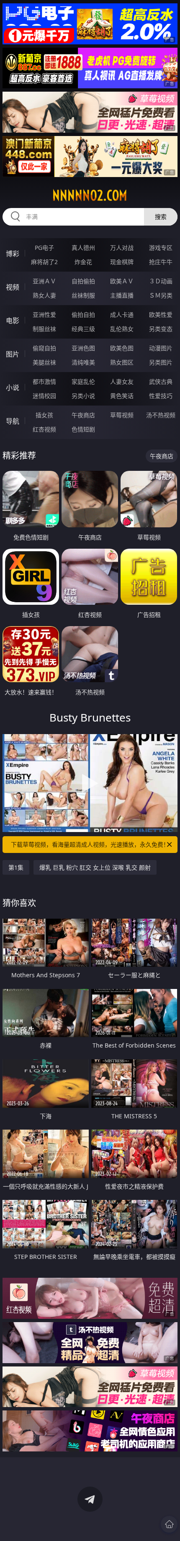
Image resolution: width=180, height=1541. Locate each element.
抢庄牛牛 (160, 262)
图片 (12, 354)
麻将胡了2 (44, 262)
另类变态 (160, 329)
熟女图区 (122, 362)
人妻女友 (122, 381)
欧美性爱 (160, 314)
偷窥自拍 (44, 348)
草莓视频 (122, 415)
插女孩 (44, 415)
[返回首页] (169, 1524)
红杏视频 (44, 429)
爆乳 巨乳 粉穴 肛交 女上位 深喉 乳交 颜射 (95, 867)
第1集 (15, 867)
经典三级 (83, 329)
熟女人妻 (44, 295)
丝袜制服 (83, 295)
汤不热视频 (160, 415)
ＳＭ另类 (160, 295)
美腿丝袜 (44, 362)
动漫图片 (160, 348)
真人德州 (83, 248)
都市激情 (44, 381)
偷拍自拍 (83, 314)
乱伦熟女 (122, 329)
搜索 (161, 217)
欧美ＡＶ (122, 281)
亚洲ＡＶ (44, 281)
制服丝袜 (44, 329)
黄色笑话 (122, 396)
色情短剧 (83, 429)
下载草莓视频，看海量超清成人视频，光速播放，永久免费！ (90, 844)
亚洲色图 (83, 348)
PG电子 (44, 248)
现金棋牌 (122, 262)
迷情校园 (44, 396)
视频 (12, 287)
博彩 (12, 253)
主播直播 (122, 295)
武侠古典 (160, 381)
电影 (12, 320)
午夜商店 (83, 415)
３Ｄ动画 (160, 281)
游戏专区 (160, 248)
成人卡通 (122, 314)
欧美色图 (122, 348)
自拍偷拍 (83, 281)
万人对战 (122, 248)
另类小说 (83, 396)
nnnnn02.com (89, 195)
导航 (12, 421)
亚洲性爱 (44, 314)
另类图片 (160, 362)
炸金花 (83, 262)
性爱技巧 (160, 396)
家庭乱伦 (83, 381)
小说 (12, 387)
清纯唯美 (83, 362)
